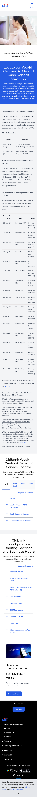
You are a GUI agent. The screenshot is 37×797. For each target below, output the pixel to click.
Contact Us (8, 755)
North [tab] (6, 484)
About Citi (8, 750)
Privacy (7, 728)
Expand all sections (25, 493)
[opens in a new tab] (5, 5)
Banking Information (13, 746)
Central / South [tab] (14, 485)
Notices (7, 386)
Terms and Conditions (13, 724)
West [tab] (31, 484)
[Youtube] (18, 775)
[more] (4, 13)
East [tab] (23, 484)
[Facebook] (22, 775)
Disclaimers (9, 732)
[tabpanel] (18, 507)
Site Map (8, 759)
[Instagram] (14, 775)
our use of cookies (16, 790)
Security (7, 741)
